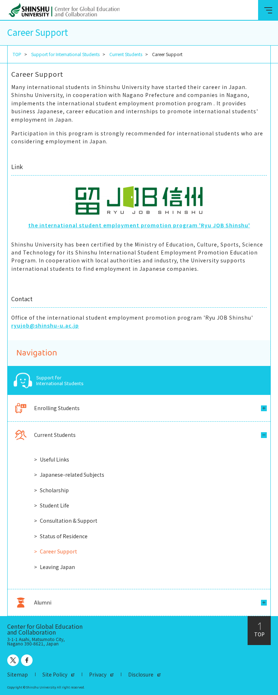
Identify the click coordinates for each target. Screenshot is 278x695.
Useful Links (54, 459)
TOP (17, 54)
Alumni (42, 602)
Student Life (54, 505)
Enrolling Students (57, 408)
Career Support (58, 551)
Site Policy (54, 674)
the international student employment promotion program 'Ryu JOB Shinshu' (139, 225)
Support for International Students (65, 54)
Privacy (97, 674)
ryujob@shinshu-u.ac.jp (45, 325)
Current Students (125, 54)
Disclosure (140, 674)
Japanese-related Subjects (72, 474)
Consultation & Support (68, 520)
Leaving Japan (57, 566)
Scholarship (54, 490)
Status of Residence (64, 536)
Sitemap (17, 674)
